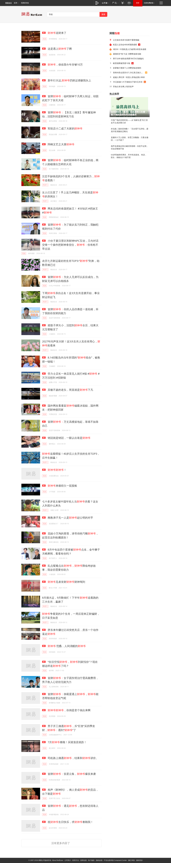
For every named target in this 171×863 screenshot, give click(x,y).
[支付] (123, 3)
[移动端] (97, 3)
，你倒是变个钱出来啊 (69, 710)
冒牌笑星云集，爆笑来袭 (71, 774)
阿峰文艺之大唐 (60, 144)
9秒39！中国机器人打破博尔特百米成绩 (129, 49)
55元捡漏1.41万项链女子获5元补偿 (127, 82)
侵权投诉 (139, 860)
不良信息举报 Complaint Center (115, 860)
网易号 (45, 185)
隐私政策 (99, 860)
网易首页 (8, 3)
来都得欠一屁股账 (62, 485)
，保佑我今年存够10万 (65, 64)
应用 (15, 3)
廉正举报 (131, 860)
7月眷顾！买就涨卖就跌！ (67, 742)
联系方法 (75, 860)
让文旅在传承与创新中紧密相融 (126, 40)
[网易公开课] (105, 3)
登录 (137, 3)
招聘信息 (83, 860)
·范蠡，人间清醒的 (67, 646)
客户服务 (91, 860)
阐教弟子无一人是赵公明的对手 (70, 517)
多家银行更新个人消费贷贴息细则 (127, 68)
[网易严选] (115, 3)
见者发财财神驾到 (66, 582)
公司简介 (68, 860)
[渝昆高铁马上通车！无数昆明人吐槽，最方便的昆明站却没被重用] (130, 107)
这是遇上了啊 (59, 48)
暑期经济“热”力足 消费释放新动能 (127, 54)
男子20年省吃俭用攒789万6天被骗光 (128, 58)
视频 (44, 39)
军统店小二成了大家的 (64, 128)
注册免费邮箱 (148, 3)
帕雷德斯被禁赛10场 (121, 63)
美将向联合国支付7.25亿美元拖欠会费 (129, 72)
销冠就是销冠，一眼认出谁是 (68, 438)
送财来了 (57, 33)
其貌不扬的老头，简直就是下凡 (70, 390)
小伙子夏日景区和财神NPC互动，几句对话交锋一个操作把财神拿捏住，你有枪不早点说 (70, 245)
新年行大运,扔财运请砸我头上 (69, 80)
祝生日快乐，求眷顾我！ (70, 822)
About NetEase (57, 860)
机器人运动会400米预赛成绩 (125, 44)
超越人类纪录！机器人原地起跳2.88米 (129, 77)
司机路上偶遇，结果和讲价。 (72, 758)
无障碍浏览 (25, 3)
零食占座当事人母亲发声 (123, 86)
